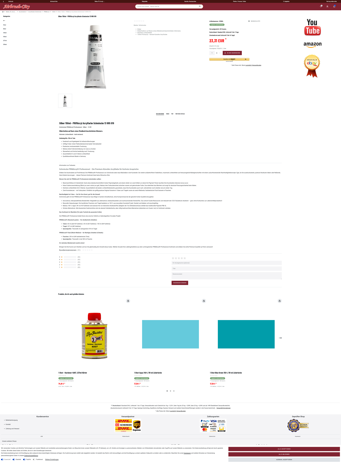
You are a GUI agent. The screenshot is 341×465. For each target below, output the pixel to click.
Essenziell (7, 459)
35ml (4, 25)
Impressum (297, 436)
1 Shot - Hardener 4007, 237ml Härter (72, 372)
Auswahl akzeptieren (284, 459)
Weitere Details (180, 114)
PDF (172, 114)
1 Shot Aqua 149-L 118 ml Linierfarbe (148, 372)
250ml (5, 44)
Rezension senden (179, 283)
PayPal (28, 459)
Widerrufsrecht (125, 436)
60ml (4, 29)
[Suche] (200, 6)
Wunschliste (255, 21)
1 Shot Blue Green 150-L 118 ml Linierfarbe (226, 372)
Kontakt (8, 424)
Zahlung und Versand (12, 428)
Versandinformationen (223, 408)
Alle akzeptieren (284, 449)
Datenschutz (212, 436)
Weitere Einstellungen (52, 459)
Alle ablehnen (284, 454)
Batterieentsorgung (12, 420)
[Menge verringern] (220, 53)
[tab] (160, 114)
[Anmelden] (327, 6)
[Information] (3, 1)
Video (167, 114)
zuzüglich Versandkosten (253, 65)
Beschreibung (160, 114)
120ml (5, 32)
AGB (42, 436)
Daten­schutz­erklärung (31, 455)
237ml (5, 40)
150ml (5, 36)
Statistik (18, 459)
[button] (229, 60)
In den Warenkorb (233, 53)
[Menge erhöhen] (216, 53)
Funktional (39, 459)
